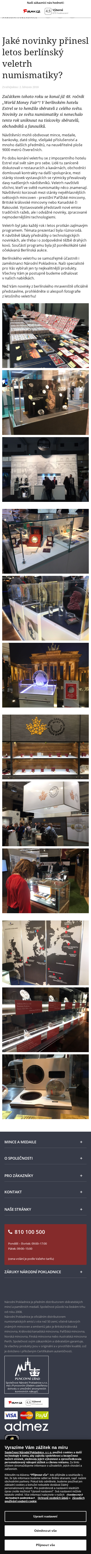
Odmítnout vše (45, 1530)
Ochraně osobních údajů (53, 1498)
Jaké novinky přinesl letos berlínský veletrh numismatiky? (45, 57)
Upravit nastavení (45, 1516)
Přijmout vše (45, 1545)
